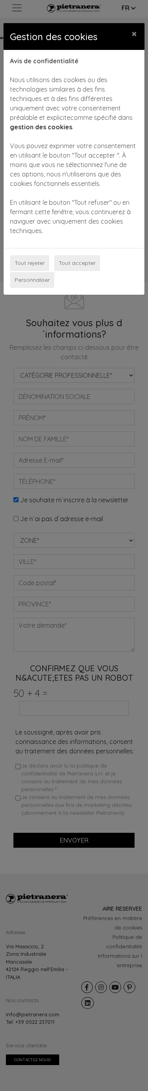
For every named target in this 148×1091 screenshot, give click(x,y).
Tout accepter (77, 262)
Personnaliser (32, 279)
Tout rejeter (30, 262)
